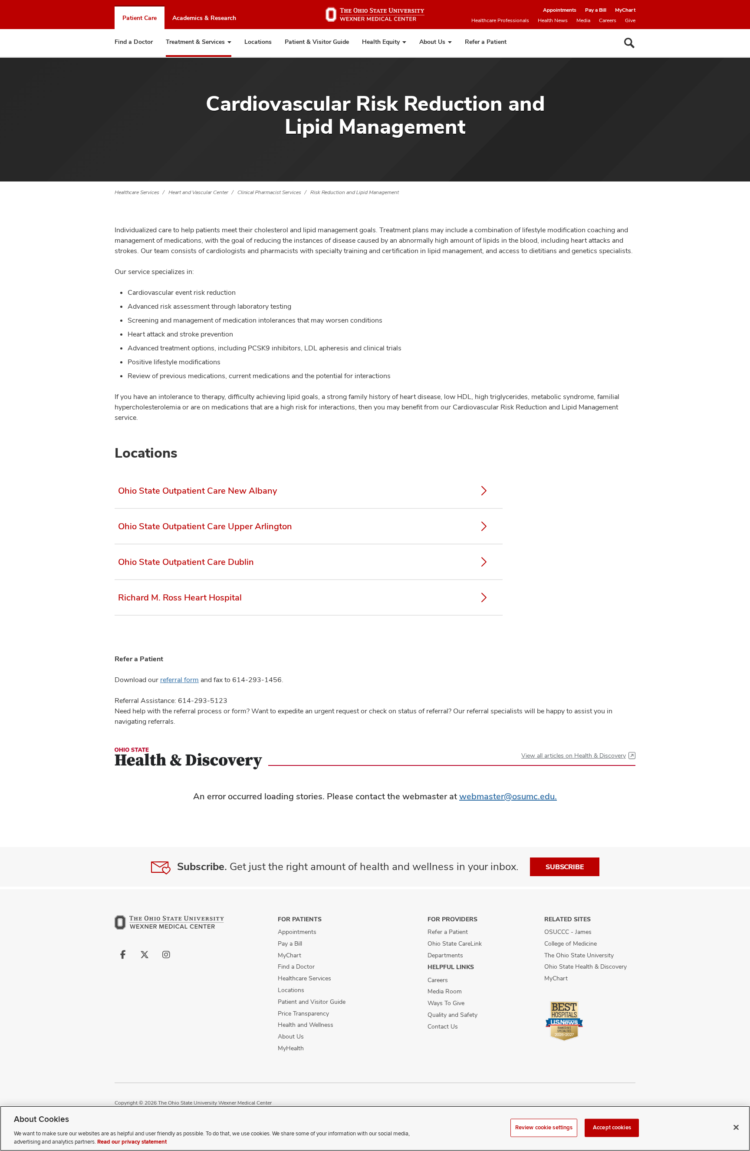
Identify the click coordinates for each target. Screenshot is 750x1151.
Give (630, 20)
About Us (432, 42)
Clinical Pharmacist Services (269, 192)
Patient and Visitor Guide (311, 1002)
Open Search (629, 43)
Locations (258, 42)
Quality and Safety (452, 1015)
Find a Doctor (134, 42)
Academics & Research (204, 18)
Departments (445, 955)
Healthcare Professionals (500, 20)
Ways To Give (446, 1003)
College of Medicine (570, 943)
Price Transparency (303, 1013)
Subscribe (565, 866)
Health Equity (381, 42)
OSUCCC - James (568, 932)
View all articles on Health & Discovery (573, 755)
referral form (179, 679)
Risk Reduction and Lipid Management (354, 192)
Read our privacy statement (132, 1141)
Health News (553, 20)
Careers (607, 20)
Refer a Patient (486, 42)
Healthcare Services (137, 192)
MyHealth (291, 1048)
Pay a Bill (595, 10)
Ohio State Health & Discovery (585, 966)
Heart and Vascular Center (198, 192)
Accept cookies (612, 1127)
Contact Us (443, 1026)
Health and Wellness (305, 1025)
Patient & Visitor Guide (317, 42)
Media (583, 20)
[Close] (736, 1127)
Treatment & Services (195, 42)
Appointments (559, 10)
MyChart (625, 10)
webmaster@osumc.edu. (508, 796)
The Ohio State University (579, 955)
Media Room (445, 991)
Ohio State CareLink (455, 943)
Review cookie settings (544, 1127)
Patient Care (139, 18)
